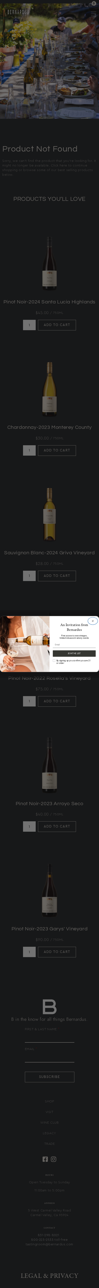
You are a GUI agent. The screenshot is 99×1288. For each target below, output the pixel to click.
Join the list (74, 654)
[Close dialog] (93, 621)
